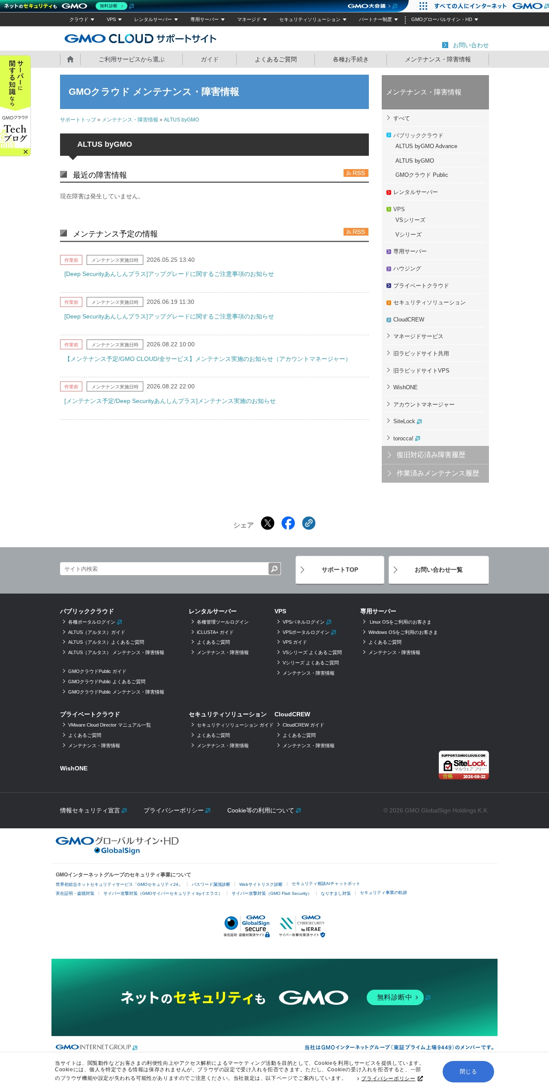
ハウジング (407, 268)
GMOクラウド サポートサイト (140, 38)
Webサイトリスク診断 (261, 884)
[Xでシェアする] (267, 523)
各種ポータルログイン (91, 621)
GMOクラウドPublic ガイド (97, 671)
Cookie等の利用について (260, 810)
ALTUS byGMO (181, 120)
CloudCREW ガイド (303, 724)
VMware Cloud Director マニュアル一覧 (109, 724)
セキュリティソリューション (310, 19)
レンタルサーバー (153, 19)
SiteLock (404, 421)
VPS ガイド (295, 642)
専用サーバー (204, 19)
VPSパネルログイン (304, 621)
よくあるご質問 (276, 59)
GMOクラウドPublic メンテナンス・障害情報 (116, 691)
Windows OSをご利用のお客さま (403, 632)
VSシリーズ (410, 220)
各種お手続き (351, 59)
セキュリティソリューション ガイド (235, 724)
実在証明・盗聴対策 (75, 893)
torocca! (403, 438)
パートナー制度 (375, 19)
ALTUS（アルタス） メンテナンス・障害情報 (116, 652)
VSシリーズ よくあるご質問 (312, 652)
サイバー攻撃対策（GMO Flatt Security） (272, 893)
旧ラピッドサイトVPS (421, 370)
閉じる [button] (468, 1071)
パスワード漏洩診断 (211, 884)
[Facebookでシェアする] (288, 523)
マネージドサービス (418, 336)
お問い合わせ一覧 (439, 569)
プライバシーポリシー (388, 1079)
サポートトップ (78, 120)
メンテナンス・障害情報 (438, 59)
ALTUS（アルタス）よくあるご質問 (106, 642)
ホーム (70, 59)
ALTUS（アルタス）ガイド (96, 632)
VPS (111, 19)
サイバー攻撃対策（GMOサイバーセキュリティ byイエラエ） (163, 893)
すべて (401, 118)
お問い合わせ (471, 45)
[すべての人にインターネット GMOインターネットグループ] (489, 6)
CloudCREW (408, 319)
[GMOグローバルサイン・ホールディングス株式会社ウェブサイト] (117, 852)
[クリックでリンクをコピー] (309, 523)
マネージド (249, 19)
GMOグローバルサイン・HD (441, 19)
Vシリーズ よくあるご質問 (311, 662)
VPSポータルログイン (306, 632)
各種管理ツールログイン (223, 621)
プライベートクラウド (421, 285)
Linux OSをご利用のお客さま (399, 621)
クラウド (78, 19)
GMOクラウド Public (421, 175)
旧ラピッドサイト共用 (421, 353)
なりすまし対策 (336, 893)
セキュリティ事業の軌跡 (383, 892)
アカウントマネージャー (424, 404)
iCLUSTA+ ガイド (215, 632)
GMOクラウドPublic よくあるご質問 (106, 681)
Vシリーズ (408, 234)
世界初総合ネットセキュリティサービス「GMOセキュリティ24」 (119, 884)
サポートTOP (340, 569)
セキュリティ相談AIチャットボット (326, 883)
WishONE (405, 387)
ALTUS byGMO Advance (426, 146)
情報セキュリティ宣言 (90, 810)
